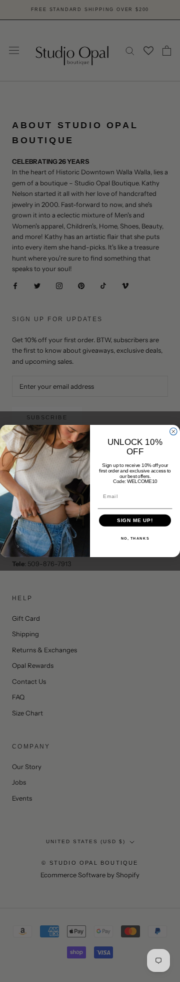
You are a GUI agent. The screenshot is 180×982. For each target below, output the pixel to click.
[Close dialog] (173, 431)
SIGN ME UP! (135, 520)
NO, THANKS (135, 539)
